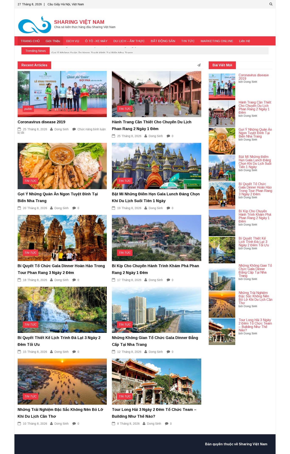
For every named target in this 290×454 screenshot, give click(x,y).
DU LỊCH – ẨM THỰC (129, 41)
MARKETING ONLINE (217, 41)
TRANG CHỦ (30, 41)
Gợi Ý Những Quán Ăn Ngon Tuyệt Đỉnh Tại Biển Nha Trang (255, 133)
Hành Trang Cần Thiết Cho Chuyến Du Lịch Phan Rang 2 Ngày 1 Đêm (98, 50)
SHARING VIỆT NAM (79, 22)
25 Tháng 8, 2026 (35, 129)
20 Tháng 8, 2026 (35, 208)
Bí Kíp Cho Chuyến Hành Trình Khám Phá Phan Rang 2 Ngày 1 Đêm (255, 216)
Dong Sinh (62, 129)
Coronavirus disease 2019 (41, 122)
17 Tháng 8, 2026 (129, 280)
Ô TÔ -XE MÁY (96, 41)
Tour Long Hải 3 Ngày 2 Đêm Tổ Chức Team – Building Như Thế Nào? (255, 325)
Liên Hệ (244, 41)
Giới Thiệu (53, 41)
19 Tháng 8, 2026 (129, 208)
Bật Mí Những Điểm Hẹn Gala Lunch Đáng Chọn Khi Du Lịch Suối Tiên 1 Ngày (255, 162)
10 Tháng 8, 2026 (35, 423)
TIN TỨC (188, 41)
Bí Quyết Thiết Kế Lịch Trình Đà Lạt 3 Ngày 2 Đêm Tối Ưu (254, 242)
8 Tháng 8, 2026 (128, 423)
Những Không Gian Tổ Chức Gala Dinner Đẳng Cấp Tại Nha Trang (255, 271)
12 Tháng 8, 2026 (129, 351)
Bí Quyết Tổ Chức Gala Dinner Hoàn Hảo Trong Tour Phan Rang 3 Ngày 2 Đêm (255, 189)
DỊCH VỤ (72, 41)
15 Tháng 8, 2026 (35, 351)
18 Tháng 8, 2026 (35, 280)
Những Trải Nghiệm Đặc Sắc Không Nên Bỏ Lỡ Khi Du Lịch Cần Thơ (255, 298)
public (28, 109)
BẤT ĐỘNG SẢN (163, 41)
